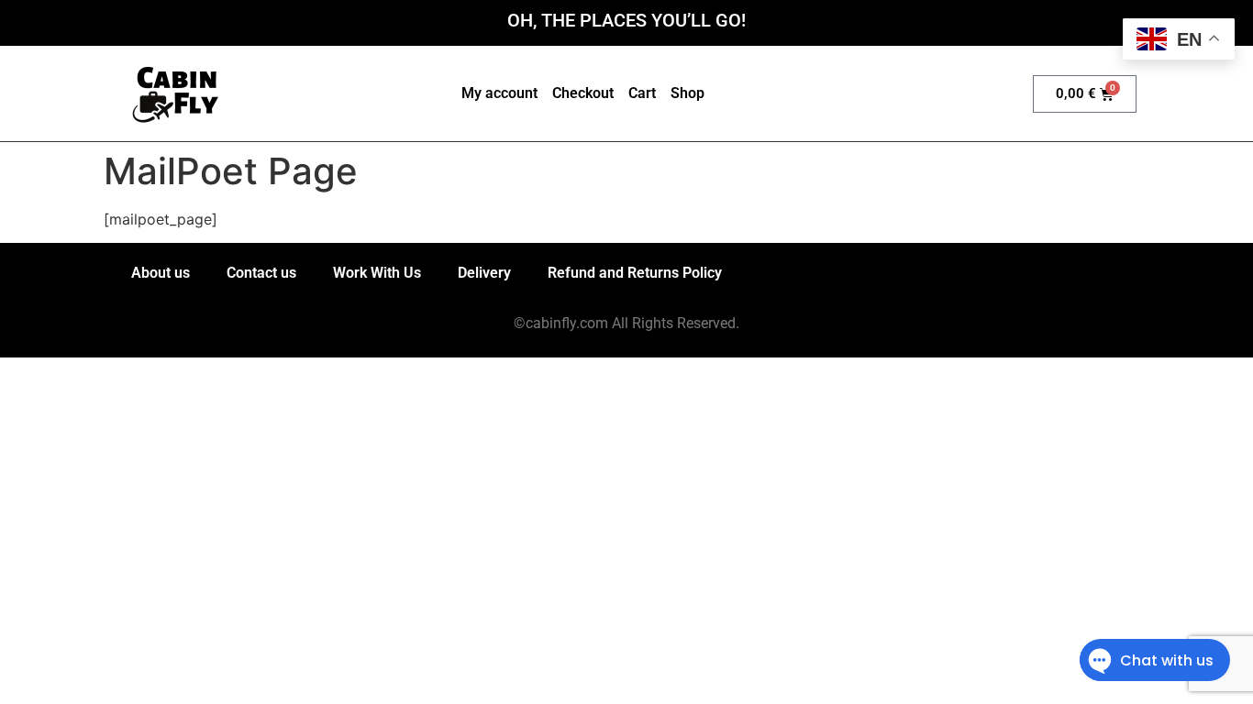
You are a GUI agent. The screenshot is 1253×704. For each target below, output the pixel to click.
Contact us (261, 272)
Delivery (484, 272)
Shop (687, 93)
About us (160, 272)
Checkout (583, 93)
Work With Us (377, 272)
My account (499, 93)
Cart (642, 93)
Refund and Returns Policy (635, 272)
